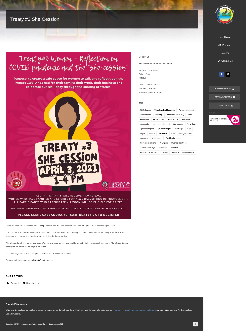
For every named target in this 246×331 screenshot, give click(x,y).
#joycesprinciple (164, 129)
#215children (145, 110)
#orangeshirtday (185, 134)
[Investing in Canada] (224, 116)
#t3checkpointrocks (179, 143)
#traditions (163, 148)
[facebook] (221, 74)
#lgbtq (142, 134)
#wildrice (175, 152)
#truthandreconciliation (149, 152)
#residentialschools (174, 138)
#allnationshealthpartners (164, 110)
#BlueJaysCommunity (175, 115)
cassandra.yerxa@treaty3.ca (31, 260)
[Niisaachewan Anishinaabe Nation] (224, 6)
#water (165, 152)
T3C (61, 324)
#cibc (190, 115)
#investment (178, 124)
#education (144, 119)
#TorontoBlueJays (147, 148)
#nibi (173, 134)
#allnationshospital (186, 110)
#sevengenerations (148, 143)
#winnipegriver (188, 152)
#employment (158, 119)
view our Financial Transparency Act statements (135, 310)
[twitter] (228, 74)
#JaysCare (191, 124)
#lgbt (189, 129)
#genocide (144, 124)
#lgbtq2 (152, 134)
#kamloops (178, 129)
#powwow (144, 138)
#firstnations (173, 119)
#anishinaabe (145, 115)
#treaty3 (174, 148)
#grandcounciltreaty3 (161, 124)
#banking (158, 115)
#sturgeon (164, 143)
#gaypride (186, 119)
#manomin (163, 134)
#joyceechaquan (147, 129)
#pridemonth (157, 138)
